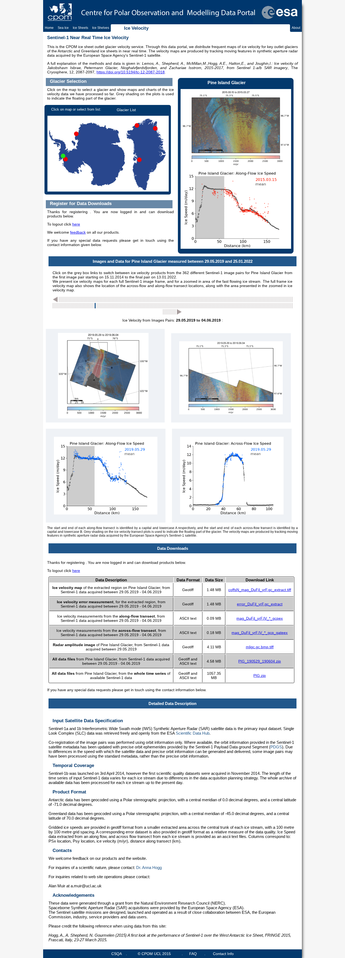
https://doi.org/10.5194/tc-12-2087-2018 (130, 72)
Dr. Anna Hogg (149, 867)
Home (49, 28)
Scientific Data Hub (192, 733)
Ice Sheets (80, 28)
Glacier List (126, 110)
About (296, 28)
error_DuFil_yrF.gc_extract (259, 604)
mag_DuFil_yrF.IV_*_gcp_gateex (260, 632)
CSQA (116, 954)
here (76, 224)
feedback (78, 232)
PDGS (276, 747)
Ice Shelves (100, 28)
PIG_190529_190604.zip (259, 661)
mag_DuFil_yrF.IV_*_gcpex (259, 618)
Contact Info (223, 954)
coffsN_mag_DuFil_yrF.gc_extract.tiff (259, 590)
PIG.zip (259, 675)
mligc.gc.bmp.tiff (260, 647)
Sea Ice (63, 28)
